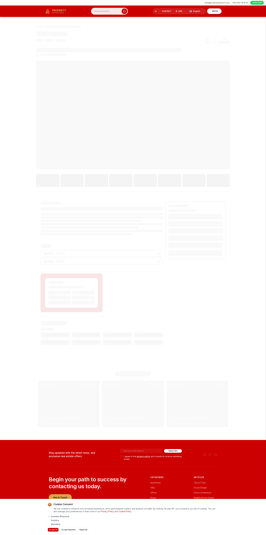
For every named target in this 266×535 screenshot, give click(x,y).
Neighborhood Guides (204, 497)
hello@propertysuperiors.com (217, 3)
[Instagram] (215, 454)
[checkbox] (121, 457)
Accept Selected (68, 530)
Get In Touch (60, 497)
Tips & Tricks (200, 482)
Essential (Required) (60, 516)
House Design (200, 487)
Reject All (83, 530)
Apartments (155, 482)
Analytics (55, 520)
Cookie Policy (124, 511)
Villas (152, 487)
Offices (153, 492)
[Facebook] (210, 454)
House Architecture (202, 492)
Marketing (55, 524)
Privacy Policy (107, 511)
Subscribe (172, 451)
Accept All (53, 530)
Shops (153, 497)
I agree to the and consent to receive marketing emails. (153, 457)
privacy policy (143, 456)
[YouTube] (204, 454)
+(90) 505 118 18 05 (240, 3)
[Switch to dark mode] (156, 11)
